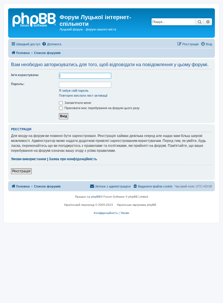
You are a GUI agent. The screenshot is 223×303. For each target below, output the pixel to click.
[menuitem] (51, 44)
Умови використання (28, 159)
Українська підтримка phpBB (136, 204)
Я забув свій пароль (74, 90)
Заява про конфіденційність (73, 159)
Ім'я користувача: (25, 75)
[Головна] (35, 19)
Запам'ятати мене (77, 102)
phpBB (95, 196)
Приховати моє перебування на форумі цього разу (102, 108)
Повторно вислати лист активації (83, 95)
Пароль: (17, 84)
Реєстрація (21, 171)
